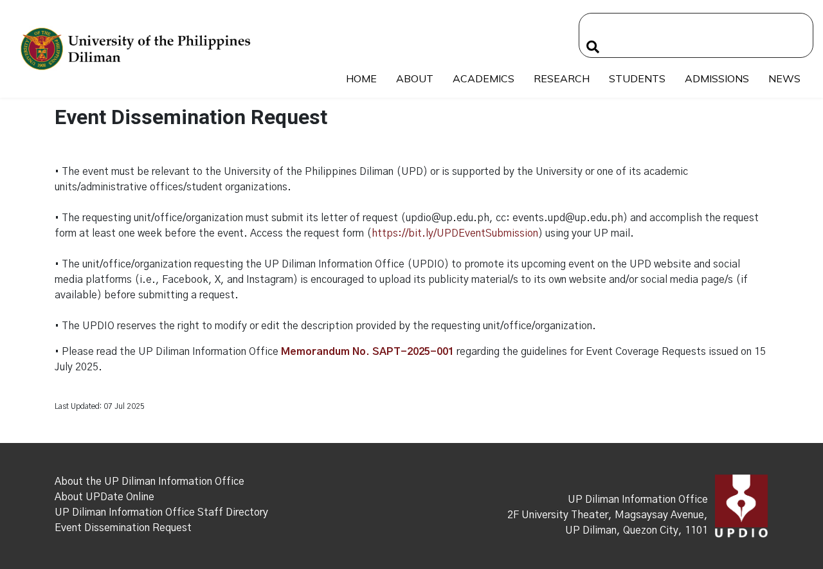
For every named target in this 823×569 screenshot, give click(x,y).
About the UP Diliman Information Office (149, 481)
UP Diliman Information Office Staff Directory (161, 512)
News (784, 78)
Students (637, 78)
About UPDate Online (104, 497)
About (414, 78)
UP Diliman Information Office (638, 499)
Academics (483, 78)
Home (361, 78)
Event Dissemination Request (123, 528)
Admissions (717, 78)
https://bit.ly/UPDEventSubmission (455, 233)
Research (562, 78)
